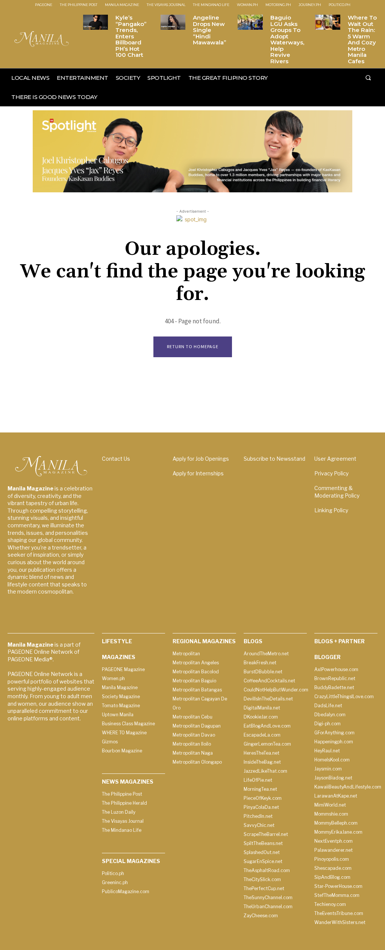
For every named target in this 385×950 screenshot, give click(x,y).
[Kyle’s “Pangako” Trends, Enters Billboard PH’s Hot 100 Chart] (95, 22)
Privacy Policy (331, 473)
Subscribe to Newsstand (274, 458)
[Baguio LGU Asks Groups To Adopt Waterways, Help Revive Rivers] (250, 22)
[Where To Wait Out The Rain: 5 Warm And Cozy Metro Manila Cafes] (327, 22)
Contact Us (116, 458)
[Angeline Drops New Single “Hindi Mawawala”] (173, 22)
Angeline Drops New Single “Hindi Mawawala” (209, 30)
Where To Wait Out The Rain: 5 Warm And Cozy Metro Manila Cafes (362, 39)
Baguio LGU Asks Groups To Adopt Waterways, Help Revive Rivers (287, 39)
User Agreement (335, 458)
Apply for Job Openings (201, 458)
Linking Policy (331, 510)
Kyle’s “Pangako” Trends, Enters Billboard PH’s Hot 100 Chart (131, 36)
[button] (368, 77)
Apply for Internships (198, 473)
